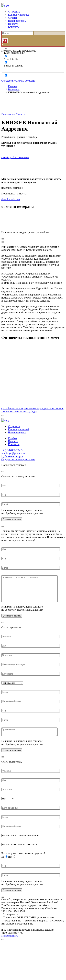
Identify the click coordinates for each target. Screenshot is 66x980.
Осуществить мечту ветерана (18, 80)
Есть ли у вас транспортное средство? (23, 853)
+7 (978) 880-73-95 (12, 450)
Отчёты (12, 17)
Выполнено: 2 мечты (13, 114)
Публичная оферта (12, 456)
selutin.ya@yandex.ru (13, 453)
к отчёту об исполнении (15, 157)
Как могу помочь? (18, 14)
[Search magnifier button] (5, 40)
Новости (13, 23)
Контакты (13, 26)
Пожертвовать (9, 935)
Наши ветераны (17, 20)
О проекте (14, 11)
